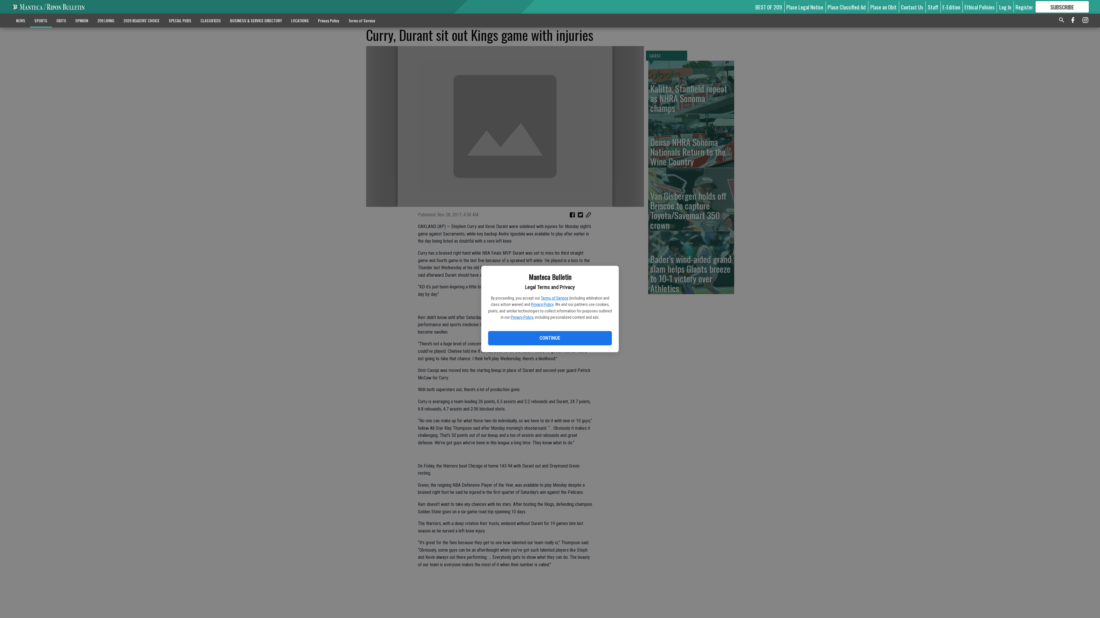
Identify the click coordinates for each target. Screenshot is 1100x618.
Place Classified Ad (847, 7)
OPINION (81, 20)
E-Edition (951, 7)
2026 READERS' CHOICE (141, 20)
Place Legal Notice (804, 7)
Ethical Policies (980, 7)
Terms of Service (554, 298)
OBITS (61, 20)
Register (1024, 7)
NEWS (20, 20)
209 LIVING (105, 20)
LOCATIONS (300, 20)
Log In (1005, 7)
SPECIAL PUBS (180, 20)
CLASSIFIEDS (211, 20)
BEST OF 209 (768, 7)
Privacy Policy (542, 304)
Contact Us (912, 7)
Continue (550, 338)
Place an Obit (883, 7)
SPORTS (40, 20)
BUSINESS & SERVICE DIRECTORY (256, 20)
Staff (933, 7)
